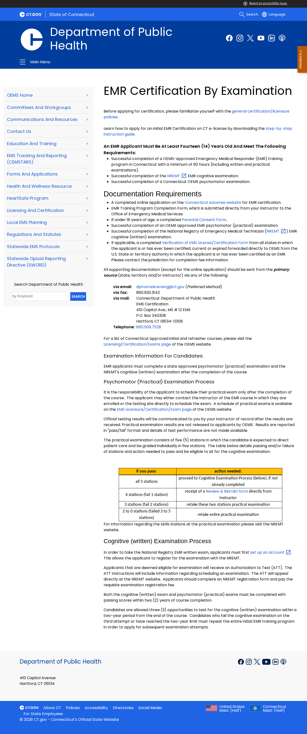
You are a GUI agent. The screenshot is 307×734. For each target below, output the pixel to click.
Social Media (150, 708)
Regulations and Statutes (34, 234)
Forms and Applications (32, 174)
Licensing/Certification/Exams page (137, 344)
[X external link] (257, 661)
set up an (267, 552)
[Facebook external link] (229, 38)
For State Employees (43, 714)
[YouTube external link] (267, 661)
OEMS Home (20, 95)
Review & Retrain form (227, 491)
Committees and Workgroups (39, 107)
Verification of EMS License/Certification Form (205, 242)
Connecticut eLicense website (213, 202)
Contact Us (19, 131)
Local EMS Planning (27, 222)
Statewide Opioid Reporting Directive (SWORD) (36, 262)
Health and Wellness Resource (39, 186)
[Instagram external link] (239, 38)
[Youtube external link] (261, 38)
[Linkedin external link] (275, 661)
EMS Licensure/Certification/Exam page (154, 409)
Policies (73, 708)
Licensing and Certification (35, 210)
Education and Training (31, 144)
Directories (123, 708)
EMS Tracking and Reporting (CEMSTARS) (37, 159)
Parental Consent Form (204, 219)
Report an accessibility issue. (268, 3)
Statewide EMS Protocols (33, 247)
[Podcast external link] (282, 38)
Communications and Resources (42, 119)
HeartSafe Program (27, 198)
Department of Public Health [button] (96, 62)
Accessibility (96, 708)
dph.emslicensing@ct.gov (160, 287)
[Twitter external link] (250, 38)
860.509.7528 (148, 327)
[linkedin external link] (271, 38)
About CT (52, 708)
